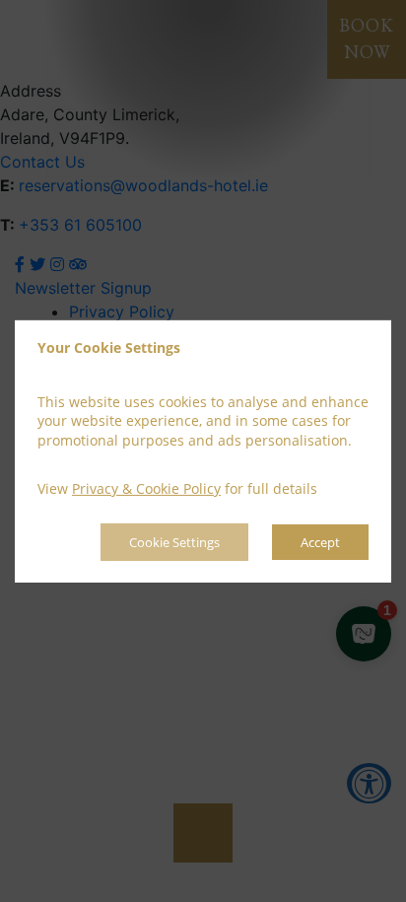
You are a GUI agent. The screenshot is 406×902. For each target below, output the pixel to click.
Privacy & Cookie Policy (146, 488)
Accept (320, 542)
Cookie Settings (174, 542)
